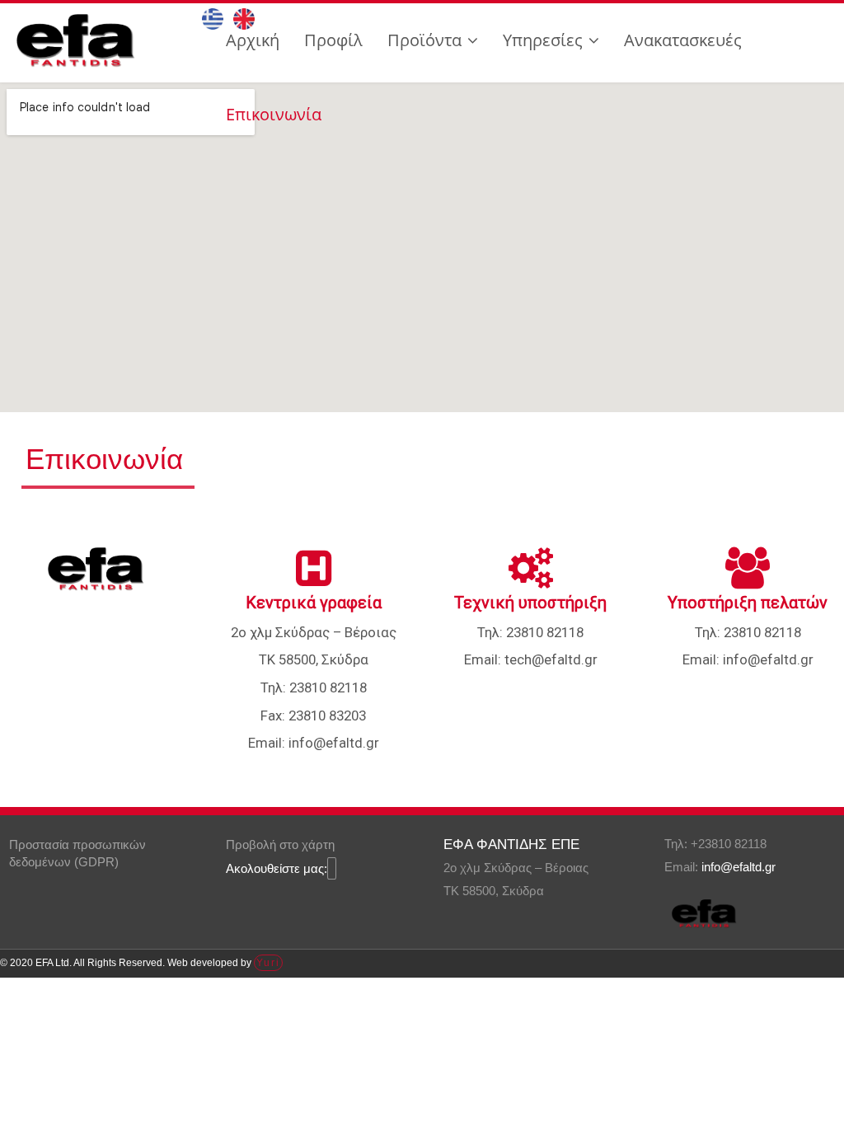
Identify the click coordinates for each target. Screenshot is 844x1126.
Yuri (268, 963)
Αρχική (252, 40)
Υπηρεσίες (543, 40)
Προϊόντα (424, 40)
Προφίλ (333, 40)
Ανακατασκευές (683, 40)
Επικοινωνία (273, 114)
